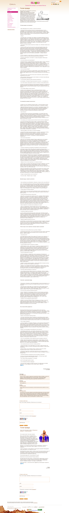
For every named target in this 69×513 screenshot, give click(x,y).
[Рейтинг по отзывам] (56, 4)
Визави (9, 10)
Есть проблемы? (10, 23)
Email (21, 486)
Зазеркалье (9, 13)
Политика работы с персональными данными (14, 507)
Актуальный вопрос (11, 18)
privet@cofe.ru (35, 502)
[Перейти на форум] (53, 4)
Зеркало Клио (10, 19)
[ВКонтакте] (20, 365)
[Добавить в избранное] (52, 4)
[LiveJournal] (23, 365)
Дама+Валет (10, 9)
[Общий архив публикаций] (55, 4)
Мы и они (9, 14)
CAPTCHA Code (22, 422)
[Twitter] (22, 365)
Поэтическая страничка (11, 27)
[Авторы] (58, 4)
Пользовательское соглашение (12, 508)
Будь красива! (10, 24)
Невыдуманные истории (12, 8)
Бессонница (10, 25)
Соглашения (34, 489)
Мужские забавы (10, 20)
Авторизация (53, 2)
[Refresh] (27, 418)
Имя (20, 483)
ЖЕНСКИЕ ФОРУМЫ (11, 29)
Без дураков (10, 15)
